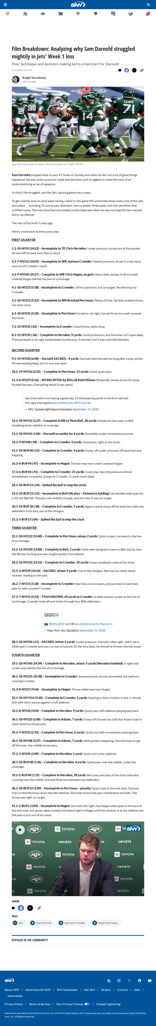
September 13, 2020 (85, 409)
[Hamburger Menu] (5, 4)
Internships (15, 996)
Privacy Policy (14, 1004)
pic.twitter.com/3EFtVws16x (72, 402)
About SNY (12, 989)
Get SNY (89, 989)
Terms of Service (39, 1004)
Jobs (137, 989)
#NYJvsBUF (57, 624)
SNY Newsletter (67, 989)
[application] (78, 858)
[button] (20, 829)
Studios (106, 989)
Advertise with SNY (38, 989)
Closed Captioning (108, 1004)
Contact (122, 989)
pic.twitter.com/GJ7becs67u (94, 624)
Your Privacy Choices (70, 1004)
